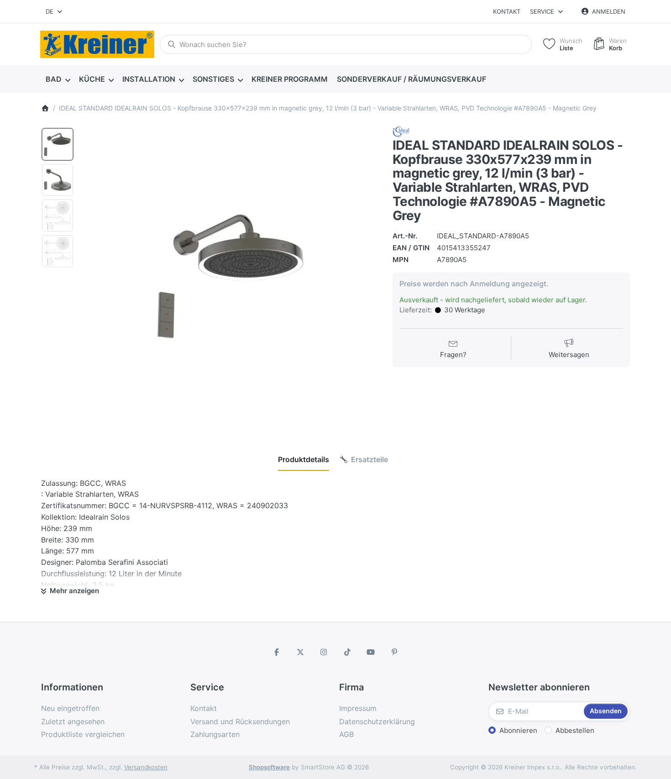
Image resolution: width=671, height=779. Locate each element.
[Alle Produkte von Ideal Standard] (401, 131)
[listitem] (230, 275)
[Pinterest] (394, 652)
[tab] (303, 459)
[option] (57, 144)
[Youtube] (371, 652)
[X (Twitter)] (300, 652)
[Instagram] (324, 652)
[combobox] (54, 11)
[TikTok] (347, 652)
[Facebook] (277, 652)
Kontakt (506, 11)
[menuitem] (57, 79)
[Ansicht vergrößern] (230, 275)
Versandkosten (146, 767)
